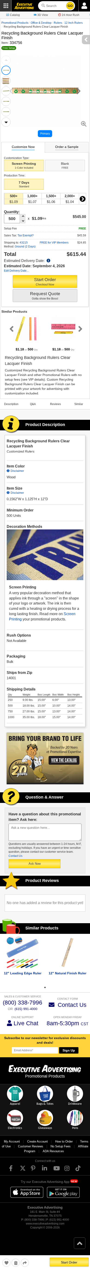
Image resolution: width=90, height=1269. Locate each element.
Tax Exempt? (26, 235)
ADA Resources (53, 1151)
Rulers (58, 22)
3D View (42, 15)
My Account (12, 1141)
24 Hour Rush (70, 15)
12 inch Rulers (73, 22)
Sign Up (69, 1050)
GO (70, 6)
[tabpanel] (27, 333)
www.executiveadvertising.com (45, 1223)
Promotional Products (14, 22)
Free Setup (9, 48)
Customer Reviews (30, 1146)
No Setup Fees (61, 1146)
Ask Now (35, 863)
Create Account (37, 1141)
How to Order (64, 1141)
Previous (6, 60)
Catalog (15, 15)
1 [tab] (45, 987)
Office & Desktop (41, 22)
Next (6, 122)
